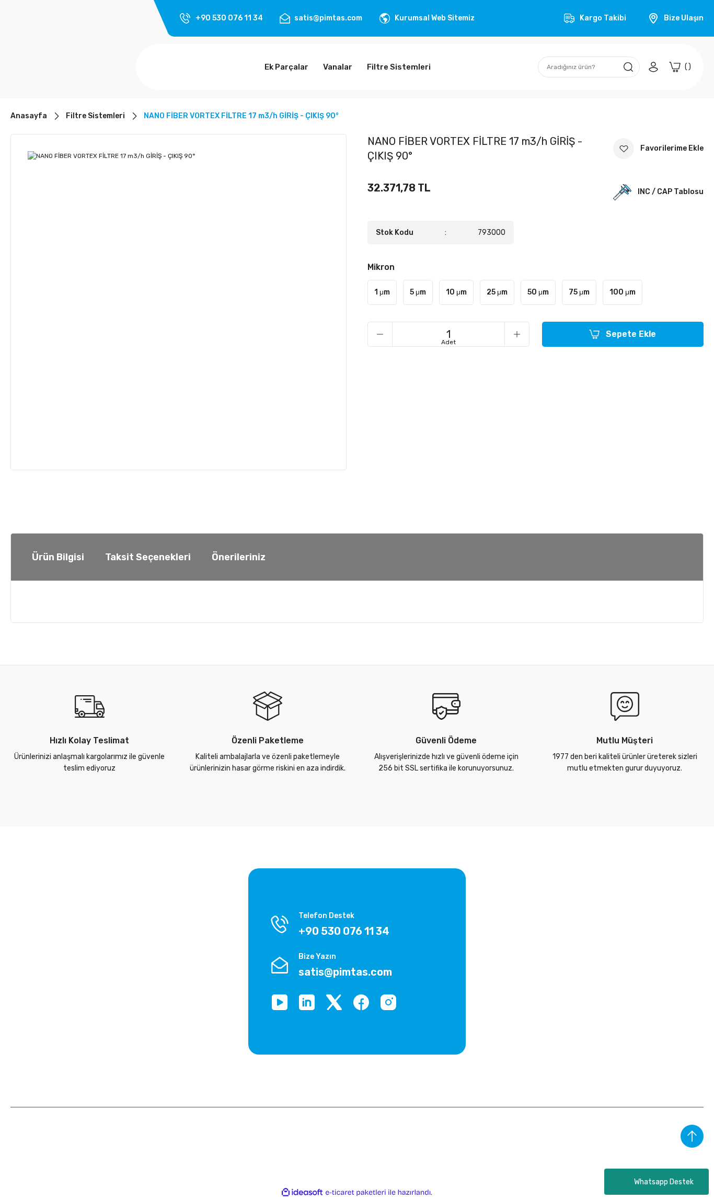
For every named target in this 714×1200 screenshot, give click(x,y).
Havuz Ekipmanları (636, 960)
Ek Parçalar (624, 920)
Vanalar (617, 940)
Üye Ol (497, 940)
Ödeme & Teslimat (518, 901)
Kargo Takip (149, 901)
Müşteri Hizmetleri (160, 980)
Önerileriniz (239, 557)
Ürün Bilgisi (58, 557)
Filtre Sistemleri (632, 980)
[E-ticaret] (355, 1192)
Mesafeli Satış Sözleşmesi (173, 940)
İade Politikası (153, 920)
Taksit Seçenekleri (148, 557)
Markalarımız (31, 901)
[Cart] (680, 67)
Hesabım (501, 960)
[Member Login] (653, 67)
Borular (617, 901)
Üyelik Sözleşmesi (40, 920)
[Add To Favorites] (658, 148)
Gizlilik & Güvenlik (39, 940)
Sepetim (501, 980)
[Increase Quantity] (516, 334)
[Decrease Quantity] (380, 334)
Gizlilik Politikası (156, 960)
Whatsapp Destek (664, 1182)
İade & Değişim (35, 980)
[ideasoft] (302, 1192)
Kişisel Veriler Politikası (47, 960)
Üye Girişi (502, 920)
